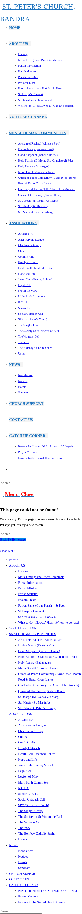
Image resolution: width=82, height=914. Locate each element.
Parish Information (30, 582)
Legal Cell (25, 771)
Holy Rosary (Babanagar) (34, 662)
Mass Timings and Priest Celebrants (41, 577)
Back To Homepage (13, 539)
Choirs (22, 736)
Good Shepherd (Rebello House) (39, 651)
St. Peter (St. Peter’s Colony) (37, 708)
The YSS (24, 828)
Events (22, 862)
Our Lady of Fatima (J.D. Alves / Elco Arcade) (48, 685)
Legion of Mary (28, 776)
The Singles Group (30, 811)
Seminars (24, 868)
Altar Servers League (32, 725)
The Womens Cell (29, 822)
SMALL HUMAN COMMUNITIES (32, 634)
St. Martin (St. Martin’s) (34, 702)
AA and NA (25, 719)
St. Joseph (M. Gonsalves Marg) (39, 697)
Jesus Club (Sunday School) (36, 765)
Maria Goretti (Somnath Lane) (38, 668)
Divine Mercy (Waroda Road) (37, 645)
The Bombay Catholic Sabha (36, 833)
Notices (23, 856)
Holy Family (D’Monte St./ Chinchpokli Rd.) (47, 656)
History (23, 571)
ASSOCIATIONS (20, 714)
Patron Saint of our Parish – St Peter (42, 605)
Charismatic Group (30, 731)
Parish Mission (27, 588)
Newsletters (25, 851)
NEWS (13, 845)
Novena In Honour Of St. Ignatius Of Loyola (47, 890)
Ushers (22, 839)
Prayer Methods (28, 896)
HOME (13, 560)
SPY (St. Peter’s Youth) (33, 805)
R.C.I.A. (23, 788)
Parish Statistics (28, 594)
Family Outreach (29, 748)
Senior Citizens (28, 794)
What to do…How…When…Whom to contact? (48, 622)
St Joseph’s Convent (31, 611)
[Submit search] (44, 912)
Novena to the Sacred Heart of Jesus (41, 902)
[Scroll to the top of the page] (1, 545)
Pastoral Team (27, 600)
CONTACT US (19, 879)
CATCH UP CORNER (23, 885)
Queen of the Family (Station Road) (41, 691)
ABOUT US (17, 565)
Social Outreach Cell (31, 799)
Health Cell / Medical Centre (36, 754)
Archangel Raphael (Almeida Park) (41, 639)
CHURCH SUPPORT (23, 873)
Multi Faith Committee (33, 782)
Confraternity (27, 742)
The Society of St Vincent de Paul (40, 816)
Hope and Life (27, 759)
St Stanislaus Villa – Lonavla (37, 617)
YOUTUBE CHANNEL (25, 628)
